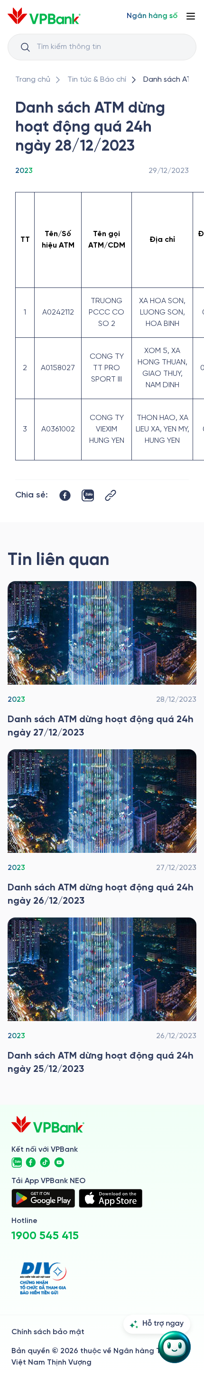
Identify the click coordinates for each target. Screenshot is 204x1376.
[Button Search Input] (25, 47)
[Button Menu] (190, 16)
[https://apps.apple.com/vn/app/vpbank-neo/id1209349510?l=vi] (110, 1198)
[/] (44, 16)
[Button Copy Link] (110, 495)
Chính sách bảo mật (47, 1332)
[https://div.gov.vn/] (43, 1278)
